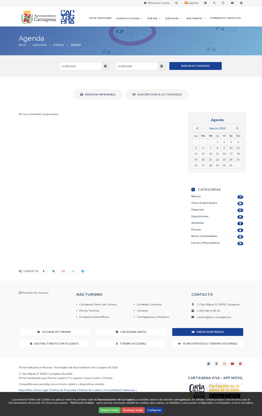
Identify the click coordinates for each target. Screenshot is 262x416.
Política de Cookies (90, 390)
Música (196, 196)
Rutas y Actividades (204, 236)
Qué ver (152, 18)
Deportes (197, 209)
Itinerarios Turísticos (225, 18)
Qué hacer (172, 18)
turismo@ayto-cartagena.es (214, 317)
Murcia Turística (89, 310)
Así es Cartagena (100, 18)
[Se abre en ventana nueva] (45, 293)
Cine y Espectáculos (204, 202)
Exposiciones (199, 216)
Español (192, 3)
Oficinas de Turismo (158, 3)
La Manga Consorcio (149, 304)
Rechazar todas (133, 410)
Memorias (129, 390)
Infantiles (197, 222)
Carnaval (142, 310)
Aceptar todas (110, 410)
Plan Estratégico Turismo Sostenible (210, 343)
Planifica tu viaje (128, 18)
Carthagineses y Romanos (153, 316)
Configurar (154, 410)
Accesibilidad (112, 390)
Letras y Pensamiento (205, 242)
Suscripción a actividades (159, 94)
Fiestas (196, 229)
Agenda (58, 45)
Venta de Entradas (210, 332)
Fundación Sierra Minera (94, 316)
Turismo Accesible (133, 343)
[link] (37, 15)
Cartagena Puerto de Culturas (98, 304)
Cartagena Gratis (133, 332)
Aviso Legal (41, 390)
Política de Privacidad (63, 390)
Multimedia (194, 18)
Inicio (22, 45)
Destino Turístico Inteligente (56, 343)
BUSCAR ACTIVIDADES (195, 66)
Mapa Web (25, 390)
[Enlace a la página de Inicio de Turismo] (66, 15)
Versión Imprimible (99, 94)
